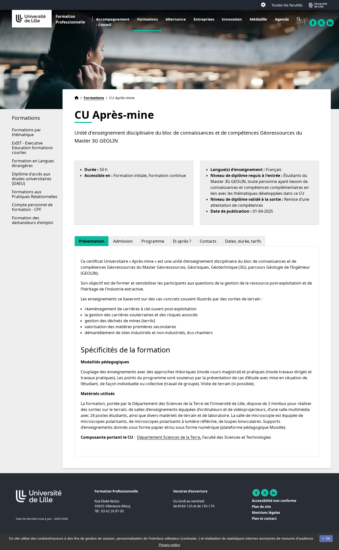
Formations (147, 19)
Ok (327, 538)
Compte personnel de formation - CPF (32, 207)
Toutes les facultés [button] (287, 4)
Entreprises (204, 19)
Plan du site (261, 506)
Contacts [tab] (208, 241)
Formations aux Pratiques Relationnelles (34, 194)
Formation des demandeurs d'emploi (32, 220)
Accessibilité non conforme (274, 500)
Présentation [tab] (91, 241)
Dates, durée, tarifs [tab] (243, 241)
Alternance (176, 19)
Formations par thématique (26, 132)
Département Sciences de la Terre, (169, 437)
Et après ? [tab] (182, 241)
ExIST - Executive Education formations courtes (32, 147)
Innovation (232, 19)
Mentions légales (266, 512)
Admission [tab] (123, 241)
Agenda (282, 19)
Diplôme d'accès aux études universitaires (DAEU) (31, 178)
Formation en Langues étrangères (33, 163)
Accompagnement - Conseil (112, 22)
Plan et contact (264, 518)
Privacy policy (169, 545)
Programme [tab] (152, 241)
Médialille (258, 19)
